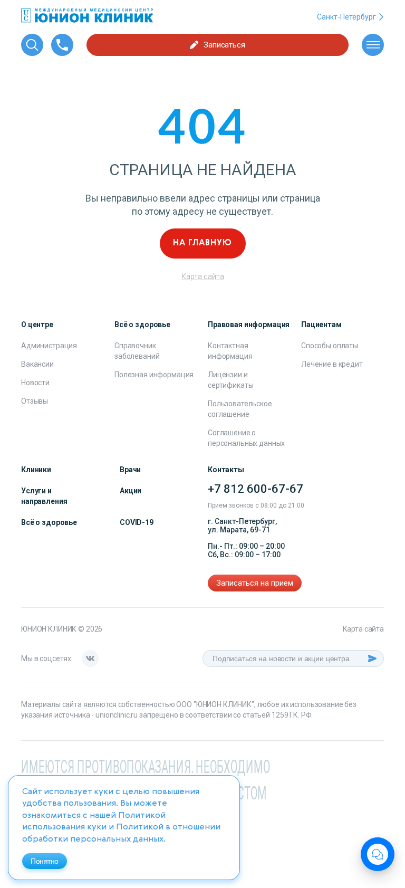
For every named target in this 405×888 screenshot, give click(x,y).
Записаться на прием (254, 583)
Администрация (49, 345)
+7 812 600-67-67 (255, 488)
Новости (35, 382)
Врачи (130, 469)
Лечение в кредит (332, 364)
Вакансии (37, 364)
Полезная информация (154, 374)
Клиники (36, 469)
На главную (202, 243)
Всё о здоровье (49, 522)
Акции (130, 490)
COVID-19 (136, 522)
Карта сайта (202, 276)
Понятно (45, 861)
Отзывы (34, 401)
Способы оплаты (329, 345)
